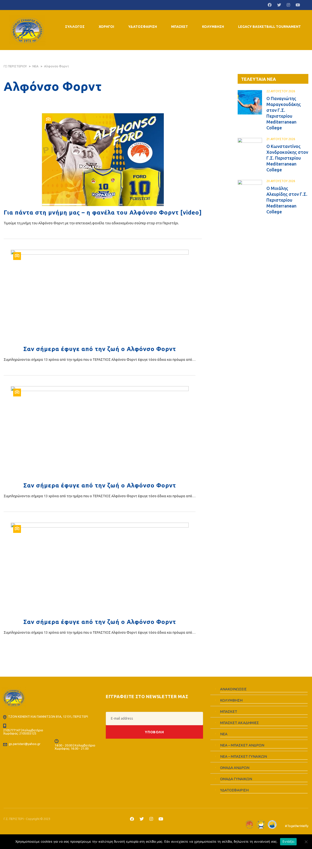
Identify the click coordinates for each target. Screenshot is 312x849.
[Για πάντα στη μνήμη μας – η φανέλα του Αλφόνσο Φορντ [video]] (103, 159)
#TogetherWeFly (296, 826)
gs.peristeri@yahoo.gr (24, 743)
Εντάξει (288, 841)
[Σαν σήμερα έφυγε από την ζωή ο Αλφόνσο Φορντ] (99, 296)
